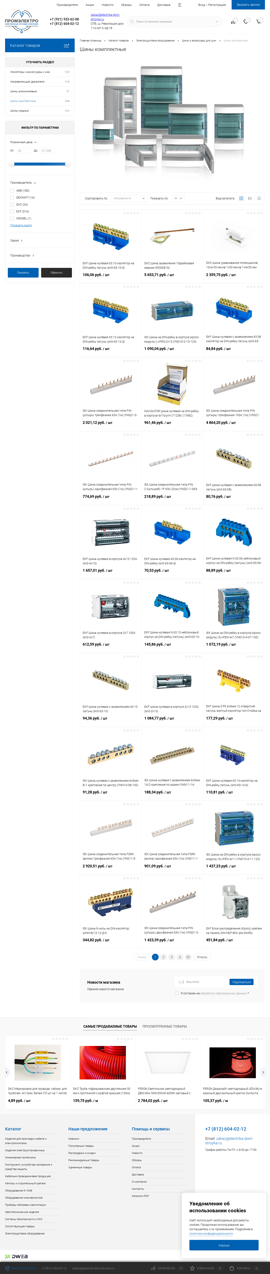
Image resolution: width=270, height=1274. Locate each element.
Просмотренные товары (165, 1026)
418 (67, 81)
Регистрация (217, 5)
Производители (67, 5)
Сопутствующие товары (20, 1226)
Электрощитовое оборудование (25, 1233)
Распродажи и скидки (82, 1153)
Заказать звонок (248, 4)
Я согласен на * (215, 993)
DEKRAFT (25, 197)
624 (67, 110)
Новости (107, 5)
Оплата (144, 5)
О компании (139, 1181)
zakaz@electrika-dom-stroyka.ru (93, 1268)
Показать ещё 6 (21, 225)
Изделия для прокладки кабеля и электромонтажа (25, 1141)
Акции (90, 5)
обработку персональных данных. (224, 993)
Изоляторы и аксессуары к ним (30, 71)
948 (67, 101)
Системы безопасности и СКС (23, 1219)
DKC (22, 204)
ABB (23, 190)
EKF (22, 211)
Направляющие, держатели (27, 81)
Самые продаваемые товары (110, 1026)
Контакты (138, 1188)
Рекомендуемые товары (83, 1160)
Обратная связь (23, 1268)
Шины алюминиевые (23, 91)
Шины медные (19, 110)
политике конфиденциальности (211, 1233)
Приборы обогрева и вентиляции (25, 1204)
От (12, 150)
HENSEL (23, 218)
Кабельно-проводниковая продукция (28, 1176)
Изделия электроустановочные (25, 1150)
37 (67, 91)
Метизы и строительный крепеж (25, 1183)
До (36, 150)
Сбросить (56, 272)
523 (67, 71)
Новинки (73, 1138)
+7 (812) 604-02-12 (53, 1268)
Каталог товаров (25, 45)
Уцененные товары (80, 1167)
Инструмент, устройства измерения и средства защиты (28, 1167)
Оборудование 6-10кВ (18, 1190)
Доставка (163, 5)
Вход (201, 5)
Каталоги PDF (140, 1196)
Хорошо (224, 1245)
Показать (23, 272)
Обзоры (126, 5)
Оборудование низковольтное (24, 1197)
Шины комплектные (23, 101)
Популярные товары (81, 1145)
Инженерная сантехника (20, 1157)
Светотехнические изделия (22, 1212)
